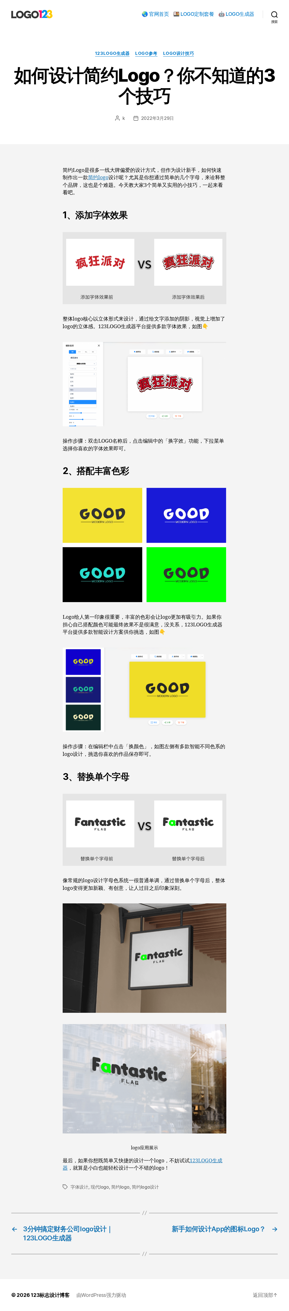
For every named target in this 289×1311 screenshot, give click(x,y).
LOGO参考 (146, 53)
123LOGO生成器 (112, 53)
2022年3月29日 (157, 118)
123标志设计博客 (50, 1295)
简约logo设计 (145, 1187)
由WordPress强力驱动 (101, 1295)
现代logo (100, 1187)
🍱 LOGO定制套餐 (193, 14)
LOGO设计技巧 (178, 53)
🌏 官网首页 (155, 14)
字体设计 (79, 1187)
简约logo (98, 177)
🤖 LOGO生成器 (236, 14)
